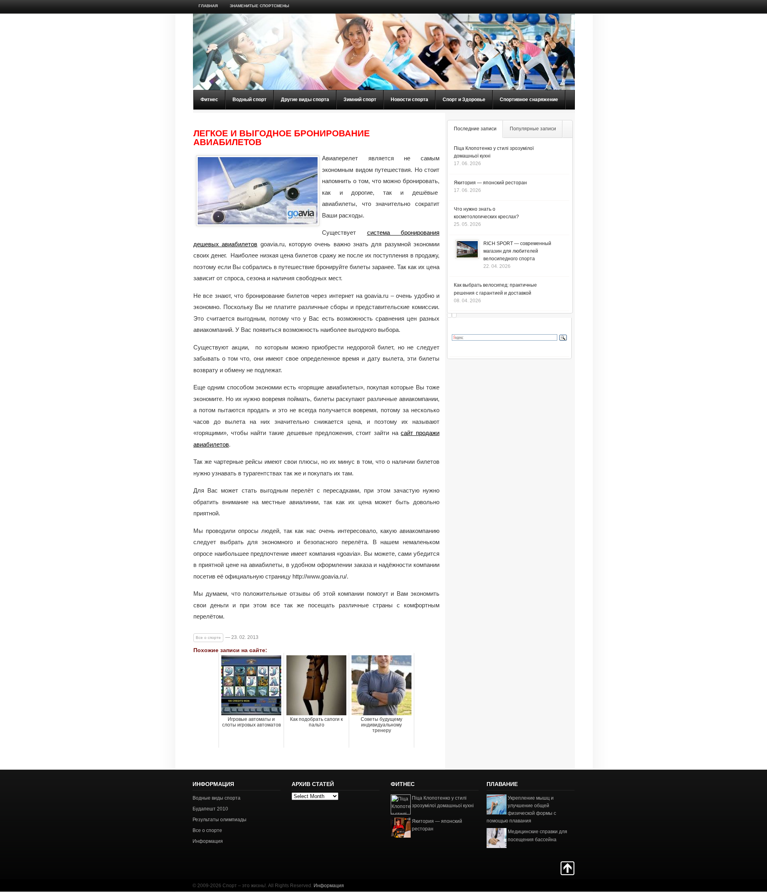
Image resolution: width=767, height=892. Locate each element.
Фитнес (209, 99)
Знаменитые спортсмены (259, 6)
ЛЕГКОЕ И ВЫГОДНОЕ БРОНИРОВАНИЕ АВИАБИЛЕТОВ (281, 138)
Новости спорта (409, 99)
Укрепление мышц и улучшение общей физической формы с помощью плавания (521, 809)
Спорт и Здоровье (464, 99)
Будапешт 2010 (210, 809)
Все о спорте (208, 637)
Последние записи (475, 129)
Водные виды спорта (216, 798)
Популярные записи (533, 129)
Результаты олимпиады (219, 819)
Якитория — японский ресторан (490, 183)
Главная (208, 6)
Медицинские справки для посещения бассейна (537, 835)
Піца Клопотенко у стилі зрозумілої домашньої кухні (443, 801)
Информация (208, 841)
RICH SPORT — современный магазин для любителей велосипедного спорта (517, 251)
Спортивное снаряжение (529, 99)
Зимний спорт (360, 99)
